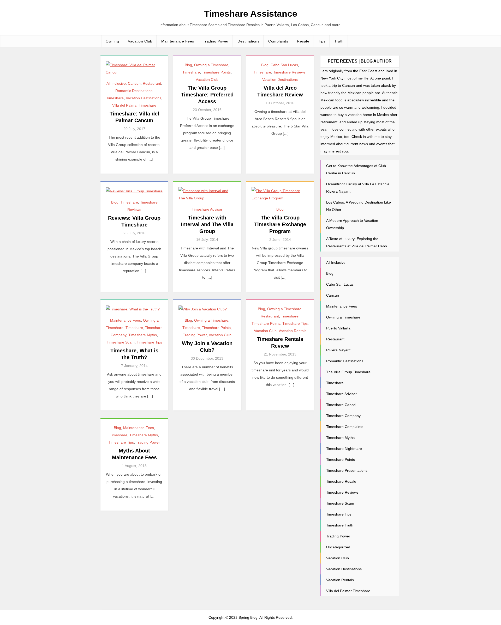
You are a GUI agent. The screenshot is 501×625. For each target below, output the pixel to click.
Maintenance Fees (177, 41)
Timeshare (115, 98)
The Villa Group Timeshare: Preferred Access (207, 94)
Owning (112, 41)
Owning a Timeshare (211, 65)
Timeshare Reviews (289, 72)
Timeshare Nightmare (344, 448)
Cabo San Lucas (284, 65)
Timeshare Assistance (250, 14)
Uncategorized (338, 547)
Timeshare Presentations (346, 470)
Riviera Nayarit (338, 350)
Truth (339, 41)
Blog (188, 65)
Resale (303, 41)
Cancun (134, 83)
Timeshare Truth (339, 525)
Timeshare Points (216, 72)
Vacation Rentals (292, 331)
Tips (321, 41)
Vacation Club (140, 41)
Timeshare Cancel (341, 405)
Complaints (278, 41)
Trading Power (216, 41)
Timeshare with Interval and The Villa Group (207, 224)
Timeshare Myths (142, 335)
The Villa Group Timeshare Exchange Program (280, 224)
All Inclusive (116, 83)
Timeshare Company (343, 416)
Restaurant (152, 83)
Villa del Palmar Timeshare (134, 105)
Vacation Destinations (143, 98)
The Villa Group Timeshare (348, 372)
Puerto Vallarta (338, 328)
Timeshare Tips (149, 342)
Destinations (248, 41)
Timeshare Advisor (207, 209)
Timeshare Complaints (344, 427)
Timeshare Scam (121, 342)
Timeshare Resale (341, 481)
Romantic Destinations (133, 91)
